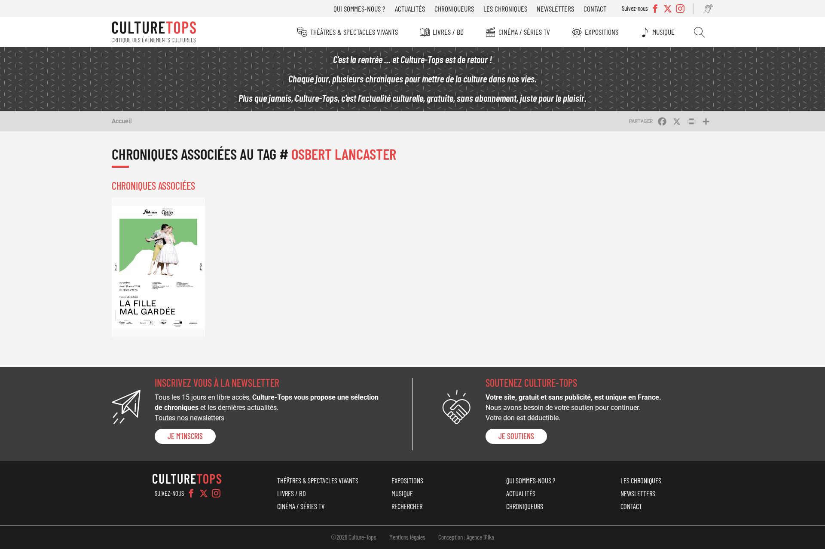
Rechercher (699, 32)
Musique (663, 31)
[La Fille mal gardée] (158, 267)
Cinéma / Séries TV (524, 31)
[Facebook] (191, 493)
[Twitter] (204, 493)
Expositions (601, 31)
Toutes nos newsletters (189, 418)
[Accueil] (154, 32)
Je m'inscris (185, 436)
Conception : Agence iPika (466, 537)
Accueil (122, 121)
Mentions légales (407, 537)
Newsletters (555, 8)
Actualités (410, 8)
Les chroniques (505, 8)
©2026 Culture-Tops (353, 537)
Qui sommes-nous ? (359, 8)
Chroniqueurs (454, 8)
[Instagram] (216, 493)
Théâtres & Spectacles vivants (354, 31)
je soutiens (516, 436)
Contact (595, 8)
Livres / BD (448, 31)
